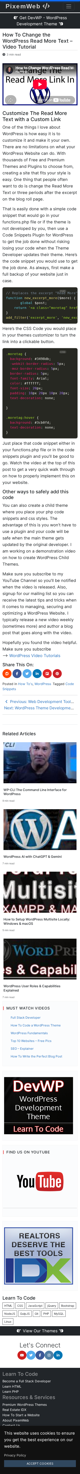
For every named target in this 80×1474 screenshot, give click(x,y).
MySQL (59, 1313)
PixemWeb (24, 6)
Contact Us (11, 1425)
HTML (8, 1305)
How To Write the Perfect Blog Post (36, 1056)
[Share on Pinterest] (57, 674)
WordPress (42, 684)
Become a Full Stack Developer (26, 1381)
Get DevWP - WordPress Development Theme (42, 20)
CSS (20, 1305)
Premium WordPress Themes (24, 1405)
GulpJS (25, 1313)
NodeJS (9, 1313)
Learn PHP (10, 1391)
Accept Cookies (40, 1463)
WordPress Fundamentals (29, 1033)
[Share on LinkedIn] (37, 674)
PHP (46, 1313)
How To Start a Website (21, 1415)
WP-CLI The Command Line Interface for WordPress (35, 792)
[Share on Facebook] (17, 674)
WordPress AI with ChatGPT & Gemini (32, 857)
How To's (25, 684)
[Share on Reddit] (6, 674)
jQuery (51, 1305)
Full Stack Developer (26, 1017)
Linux (7, 1321)
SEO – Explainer (22, 1049)
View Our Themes (40, 1330)
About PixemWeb (15, 1420)
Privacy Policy (15, 1455)
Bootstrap (67, 1305)
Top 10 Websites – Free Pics (31, 1041)
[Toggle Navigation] (68, 6)
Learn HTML (11, 1386)
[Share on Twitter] (27, 674)
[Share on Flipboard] (47, 674)
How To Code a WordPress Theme (36, 1025)
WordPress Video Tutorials (34, 655)
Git (36, 1313)
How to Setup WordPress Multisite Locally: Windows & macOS (36, 921)
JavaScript (35, 1305)
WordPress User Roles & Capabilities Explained (32, 988)
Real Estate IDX (14, 1410)
